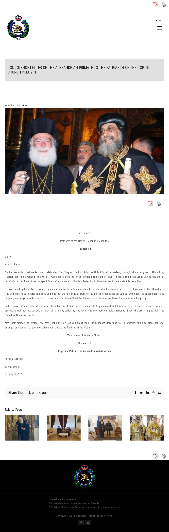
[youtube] (88, 522)
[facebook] (81, 522)
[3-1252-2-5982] (84, 151)
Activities (22, 105)
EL (157, 20)
